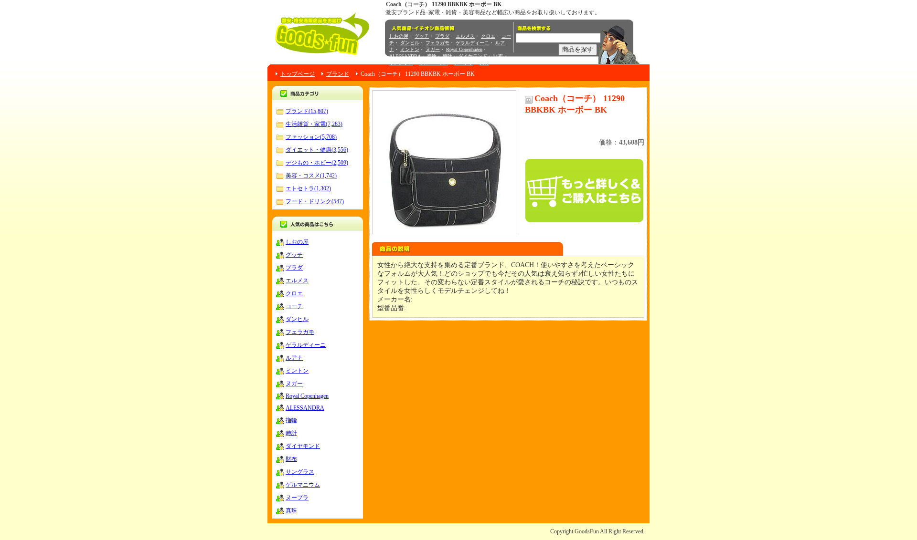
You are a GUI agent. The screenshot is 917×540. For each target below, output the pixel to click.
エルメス (465, 36)
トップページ (297, 74)
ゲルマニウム (433, 62)
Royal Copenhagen (464, 49)
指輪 (432, 56)
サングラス (401, 62)
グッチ (422, 36)
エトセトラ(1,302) (308, 188)
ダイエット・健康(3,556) (317, 149)
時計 (447, 56)
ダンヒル (409, 42)
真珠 (484, 62)
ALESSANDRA (405, 56)
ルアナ (294, 357)
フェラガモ (437, 42)
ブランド (337, 74)
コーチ (294, 306)
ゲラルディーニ (472, 42)
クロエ (488, 36)
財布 (498, 56)
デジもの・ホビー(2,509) (317, 162)
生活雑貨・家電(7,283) (314, 124)
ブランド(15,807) (307, 111)
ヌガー (433, 49)
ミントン (409, 49)
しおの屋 (398, 36)
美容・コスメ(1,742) (311, 175)
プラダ (442, 36)
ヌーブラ (463, 62)
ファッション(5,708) (311, 137)
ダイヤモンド (472, 56)
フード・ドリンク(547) (315, 201)
